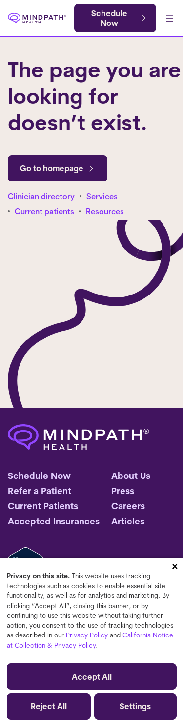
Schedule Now (109, 18)
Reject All (49, 706)
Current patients (44, 211)
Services (102, 196)
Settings (135, 706)
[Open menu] (169, 18)
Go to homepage (51, 168)
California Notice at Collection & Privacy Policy (90, 640)
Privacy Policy (87, 635)
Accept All (92, 676)
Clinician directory (41, 196)
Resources (105, 211)
